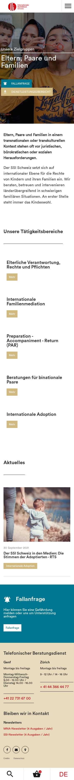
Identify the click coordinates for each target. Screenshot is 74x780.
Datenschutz (19, 758)
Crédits (6, 758)
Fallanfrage (12, 628)
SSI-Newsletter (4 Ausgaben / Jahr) (26, 734)
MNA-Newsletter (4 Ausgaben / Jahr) (27, 728)
